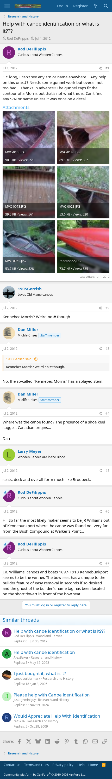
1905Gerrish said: (19, 359)
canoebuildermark (27, 678)
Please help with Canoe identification (52, 695)
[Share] (100, 68)
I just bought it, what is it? (40, 673)
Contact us (12, 764)
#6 (107, 511)
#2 (107, 308)
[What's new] (95, 6)
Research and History (46, 657)
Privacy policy (62, 764)
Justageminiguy (25, 699)
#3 (107, 348)
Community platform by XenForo (45, 774)
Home (93, 764)
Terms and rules (36, 764)
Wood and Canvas (49, 636)
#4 (107, 413)
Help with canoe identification (44, 652)
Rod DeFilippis (18, 38)
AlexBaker (21, 657)
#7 (107, 563)
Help (81, 764)
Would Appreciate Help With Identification (57, 716)
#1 (107, 68)
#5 (107, 470)
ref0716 (19, 721)
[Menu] (7, 6)
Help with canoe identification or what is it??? (59, 631)
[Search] (106, 6)
